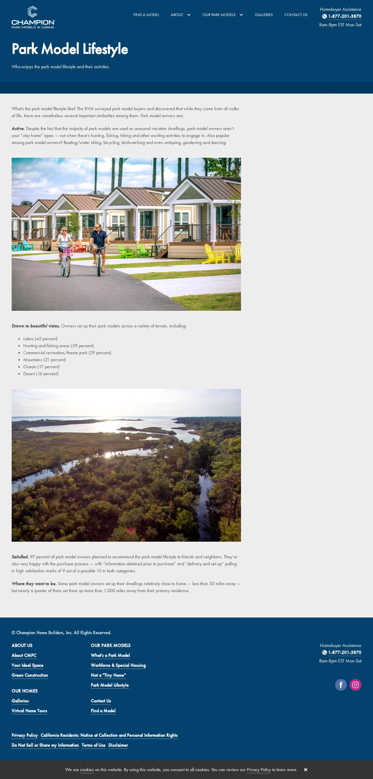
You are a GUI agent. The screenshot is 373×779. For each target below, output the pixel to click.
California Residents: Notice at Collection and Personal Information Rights (109, 735)
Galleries (264, 14)
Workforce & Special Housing (118, 665)
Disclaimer (118, 745)
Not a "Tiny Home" (108, 675)
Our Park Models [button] (219, 14)
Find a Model (146, 14)
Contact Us (295, 14)
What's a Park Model (110, 655)
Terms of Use (93, 745)
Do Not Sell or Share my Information (45, 745)
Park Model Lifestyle (110, 685)
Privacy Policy (25, 735)
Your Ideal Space (27, 665)
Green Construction (30, 675)
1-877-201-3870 (344, 16)
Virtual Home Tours (29, 711)
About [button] (177, 14)
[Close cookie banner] (305, 769)
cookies (87, 769)
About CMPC (24, 655)
